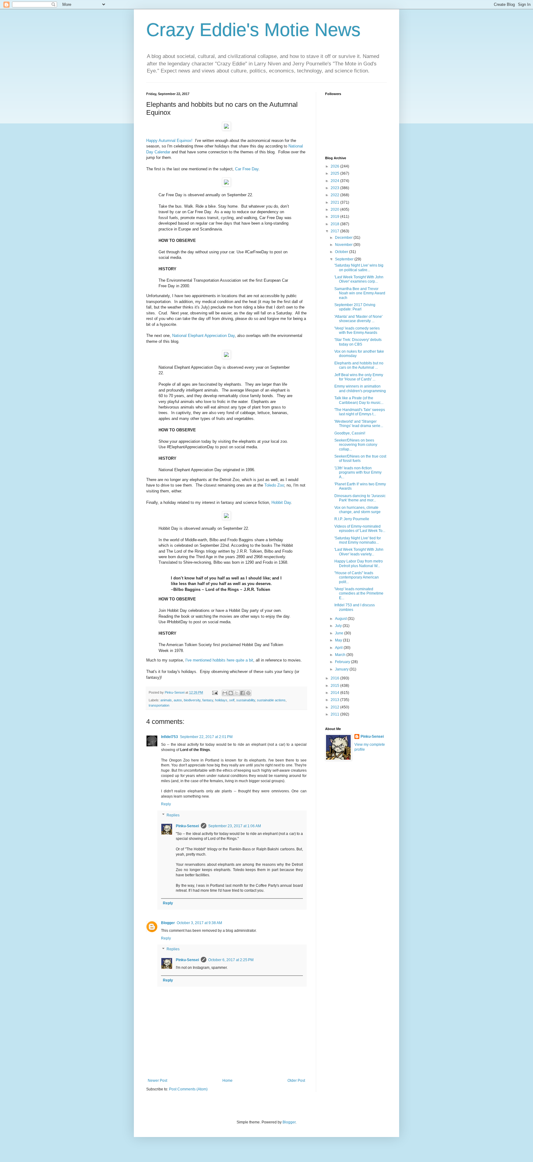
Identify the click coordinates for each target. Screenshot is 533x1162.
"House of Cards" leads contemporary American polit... (356, 577)
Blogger (168, 923)
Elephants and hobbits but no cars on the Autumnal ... (358, 365)
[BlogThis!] (231, 693)
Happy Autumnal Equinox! (169, 140)
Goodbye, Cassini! (349, 433)
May (339, 640)
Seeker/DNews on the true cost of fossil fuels (360, 458)
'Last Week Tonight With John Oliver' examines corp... (358, 279)
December (344, 237)
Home (227, 1080)
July (339, 626)
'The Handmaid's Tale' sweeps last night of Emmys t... (359, 412)
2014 (335, 693)
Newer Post (157, 1080)
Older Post (296, 1080)
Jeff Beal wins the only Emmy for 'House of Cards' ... (358, 377)
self (231, 700)
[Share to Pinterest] (248, 693)
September (344, 259)
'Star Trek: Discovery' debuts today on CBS (358, 342)
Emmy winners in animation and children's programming (360, 388)
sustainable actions (271, 700)
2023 (335, 188)
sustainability (245, 700)
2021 (335, 202)
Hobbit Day (281, 502)
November (344, 245)
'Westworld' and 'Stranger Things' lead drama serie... (358, 423)
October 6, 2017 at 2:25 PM (231, 960)
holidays (221, 700)
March (340, 655)
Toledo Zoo (274, 485)
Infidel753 (169, 737)
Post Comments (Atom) (188, 1089)
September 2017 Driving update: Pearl (354, 307)
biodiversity (192, 700)
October (342, 252)
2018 (335, 224)
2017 (335, 231)
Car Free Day (246, 169)
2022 (335, 195)
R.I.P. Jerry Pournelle (351, 519)
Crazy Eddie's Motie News (253, 29)
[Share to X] (236, 693)
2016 (335, 678)
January (342, 669)
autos (178, 700)
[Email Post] (215, 692)
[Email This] (225, 693)
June (339, 633)
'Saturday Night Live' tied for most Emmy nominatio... (357, 540)
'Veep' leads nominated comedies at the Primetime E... (358, 593)
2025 (335, 173)
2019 (335, 216)
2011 (335, 714)
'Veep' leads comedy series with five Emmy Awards (357, 330)
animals (166, 700)
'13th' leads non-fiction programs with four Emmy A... (358, 472)
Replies (173, 815)
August (341, 618)
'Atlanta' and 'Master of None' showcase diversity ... (358, 318)
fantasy (207, 700)
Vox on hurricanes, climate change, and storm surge (357, 509)
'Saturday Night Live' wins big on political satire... (358, 267)
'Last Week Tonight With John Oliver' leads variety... (358, 551)
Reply (166, 804)
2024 (335, 181)
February (343, 662)
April (339, 647)
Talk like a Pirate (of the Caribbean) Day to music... (358, 400)
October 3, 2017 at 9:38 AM (199, 923)
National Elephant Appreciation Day (203, 335)
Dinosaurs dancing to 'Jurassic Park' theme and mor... (360, 498)
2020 (335, 209)
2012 (335, 707)
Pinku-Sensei (187, 826)
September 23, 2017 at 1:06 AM (234, 826)
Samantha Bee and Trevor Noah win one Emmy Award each (359, 293)
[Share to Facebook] (242, 693)
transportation (159, 705)
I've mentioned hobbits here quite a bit (219, 660)
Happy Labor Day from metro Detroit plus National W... (358, 563)
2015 (335, 685)
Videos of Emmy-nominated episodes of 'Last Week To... (359, 528)
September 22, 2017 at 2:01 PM (206, 737)
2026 (335, 166)
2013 (335, 700)
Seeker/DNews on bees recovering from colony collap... (355, 444)
